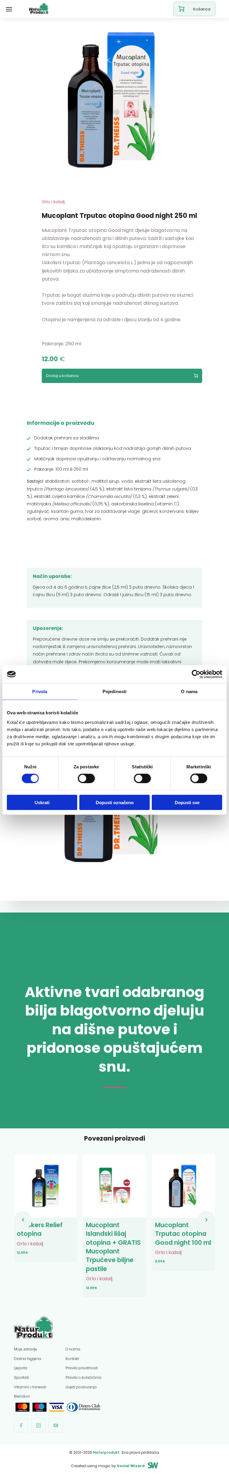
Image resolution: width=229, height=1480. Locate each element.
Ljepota (20, 1367)
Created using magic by (108, 1465)
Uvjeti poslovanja (81, 1387)
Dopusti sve (187, 802)
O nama (73, 1349)
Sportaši (21, 1377)
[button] (23, 1220)
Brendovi (22, 1396)
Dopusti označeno (115, 802)
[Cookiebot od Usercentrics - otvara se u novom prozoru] (196, 674)
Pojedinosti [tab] (114, 691)
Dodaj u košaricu (62, 376)
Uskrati (42, 802)
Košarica (202, 9)
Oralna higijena (27, 1358)
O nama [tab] (189, 691)
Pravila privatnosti (82, 1367)
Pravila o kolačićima (83, 1377)
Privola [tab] (39, 691)
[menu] (9, 9)
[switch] (86, 778)
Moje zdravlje (25, 1349)
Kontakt (72, 1358)
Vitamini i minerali (30, 1387)
